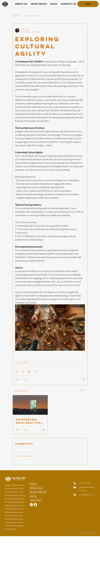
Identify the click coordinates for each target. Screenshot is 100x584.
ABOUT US (36, 487)
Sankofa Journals (31, 15)
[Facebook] (35, 504)
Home (33, 483)
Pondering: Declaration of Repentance (28, 421)
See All (82, 390)
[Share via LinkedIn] (29, 371)
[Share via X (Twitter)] (22, 371)
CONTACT (36, 499)
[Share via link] (35, 371)
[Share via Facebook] (16, 371)
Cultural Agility (23, 362)
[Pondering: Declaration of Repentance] (30, 405)
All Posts (16, 15)
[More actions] (83, 30)
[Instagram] (31, 504)
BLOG (33, 495)
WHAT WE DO (38, 491)
